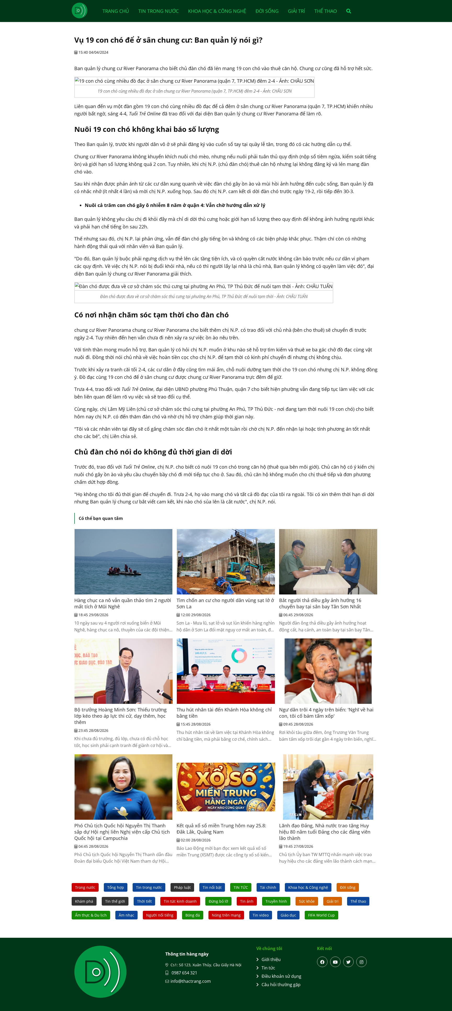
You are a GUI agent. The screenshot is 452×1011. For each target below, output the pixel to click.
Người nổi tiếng (159, 915)
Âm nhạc (126, 915)
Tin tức (268, 968)
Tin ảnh (246, 901)
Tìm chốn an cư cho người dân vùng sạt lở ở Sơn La (225, 603)
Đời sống (267, 11)
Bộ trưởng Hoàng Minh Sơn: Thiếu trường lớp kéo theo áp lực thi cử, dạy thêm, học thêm (120, 715)
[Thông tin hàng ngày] (85, 10)
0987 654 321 (184, 973)
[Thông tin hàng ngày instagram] (361, 962)
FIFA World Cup (321, 915)
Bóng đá (192, 915)
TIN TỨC (241, 887)
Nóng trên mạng (226, 915)
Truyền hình (276, 901)
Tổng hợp (115, 887)
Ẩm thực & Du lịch (91, 915)
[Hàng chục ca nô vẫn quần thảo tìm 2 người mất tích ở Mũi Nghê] (123, 561)
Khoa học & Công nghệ (217, 11)
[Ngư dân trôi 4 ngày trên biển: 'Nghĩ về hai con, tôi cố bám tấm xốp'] (328, 671)
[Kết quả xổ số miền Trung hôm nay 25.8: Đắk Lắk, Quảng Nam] (226, 787)
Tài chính (268, 887)
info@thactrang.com (191, 981)
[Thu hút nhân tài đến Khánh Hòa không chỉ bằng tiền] (226, 671)
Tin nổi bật (212, 887)
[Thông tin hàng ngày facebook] (322, 962)
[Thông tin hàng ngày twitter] (348, 962)
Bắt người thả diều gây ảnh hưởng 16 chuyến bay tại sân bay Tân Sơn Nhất (320, 603)
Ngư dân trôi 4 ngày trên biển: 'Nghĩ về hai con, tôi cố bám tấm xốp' (326, 712)
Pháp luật (182, 887)
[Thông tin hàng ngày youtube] (335, 962)
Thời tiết (144, 901)
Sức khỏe (307, 901)
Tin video (261, 915)
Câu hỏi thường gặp (281, 984)
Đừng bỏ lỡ (218, 901)
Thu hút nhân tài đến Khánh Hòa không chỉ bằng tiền (224, 712)
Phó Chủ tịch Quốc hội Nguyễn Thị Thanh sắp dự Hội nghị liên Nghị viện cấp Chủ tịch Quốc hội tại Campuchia (122, 831)
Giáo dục (288, 915)
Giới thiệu (271, 959)
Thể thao (325, 11)
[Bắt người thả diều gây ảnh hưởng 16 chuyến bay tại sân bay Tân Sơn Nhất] (328, 561)
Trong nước (85, 887)
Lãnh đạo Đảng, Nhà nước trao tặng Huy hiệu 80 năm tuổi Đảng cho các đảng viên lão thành (324, 831)
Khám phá (84, 901)
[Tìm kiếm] (347, 11)
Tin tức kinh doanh (180, 901)
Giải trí (296, 11)
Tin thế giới (115, 901)
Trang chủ (116, 11)
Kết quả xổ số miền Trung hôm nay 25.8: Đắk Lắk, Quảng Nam (221, 828)
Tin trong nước (158, 11)
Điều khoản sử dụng (281, 976)
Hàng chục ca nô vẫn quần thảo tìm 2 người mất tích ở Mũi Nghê (122, 603)
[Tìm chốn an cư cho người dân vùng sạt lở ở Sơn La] (226, 561)
